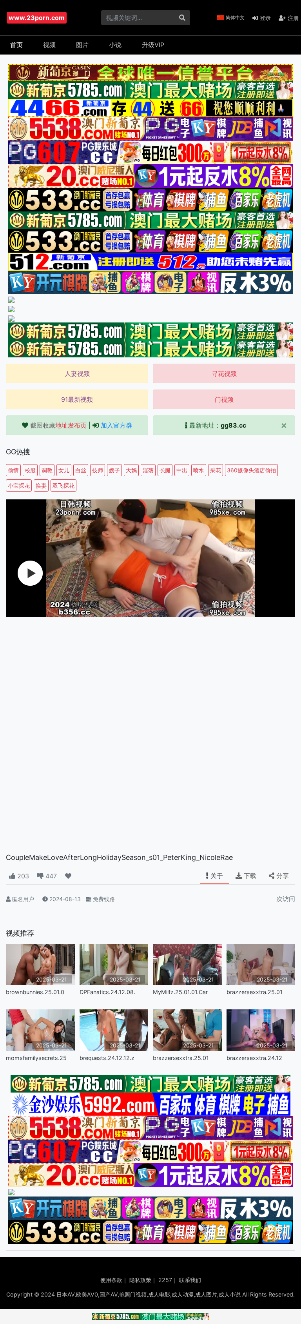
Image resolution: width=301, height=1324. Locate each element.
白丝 (80, 470)
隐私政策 (140, 1280)
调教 (47, 470)
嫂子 (114, 470)
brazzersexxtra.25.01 (255, 992)
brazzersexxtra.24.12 (254, 1057)
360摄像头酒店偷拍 (251, 470)
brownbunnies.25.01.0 (35, 992)
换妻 (41, 485)
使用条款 (111, 1280)
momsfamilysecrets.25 (36, 1057)
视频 (49, 45)
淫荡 (148, 470)
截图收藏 (58, 425)
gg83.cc (233, 425)
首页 (16, 45)
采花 (215, 470)
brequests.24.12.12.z (107, 1057)
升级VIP (153, 45)
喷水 (198, 470)
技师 (97, 470)
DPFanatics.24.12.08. (107, 992)
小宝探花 (19, 485)
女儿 (63, 470)
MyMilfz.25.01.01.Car (180, 992)
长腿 (165, 470)
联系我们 (190, 1280)
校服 (30, 470)
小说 (115, 45)
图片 (82, 45)
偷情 (13, 470)
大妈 (131, 470)
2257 (165, 1280)
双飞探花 (63, 485)
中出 (181, 470)
